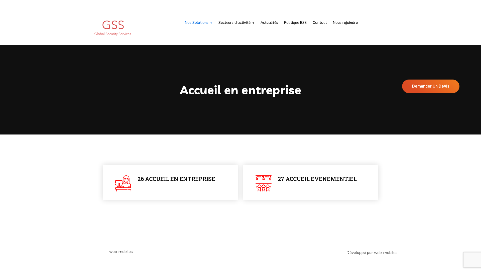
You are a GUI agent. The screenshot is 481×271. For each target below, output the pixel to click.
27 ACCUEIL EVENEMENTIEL (317, 178)
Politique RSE (295, 22)
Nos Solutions (196, 22)
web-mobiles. (121, 251)
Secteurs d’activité (234, 22)
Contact (320, 22)
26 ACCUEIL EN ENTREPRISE (176, 178)
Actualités (269, 22)
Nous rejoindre (345, 22)
